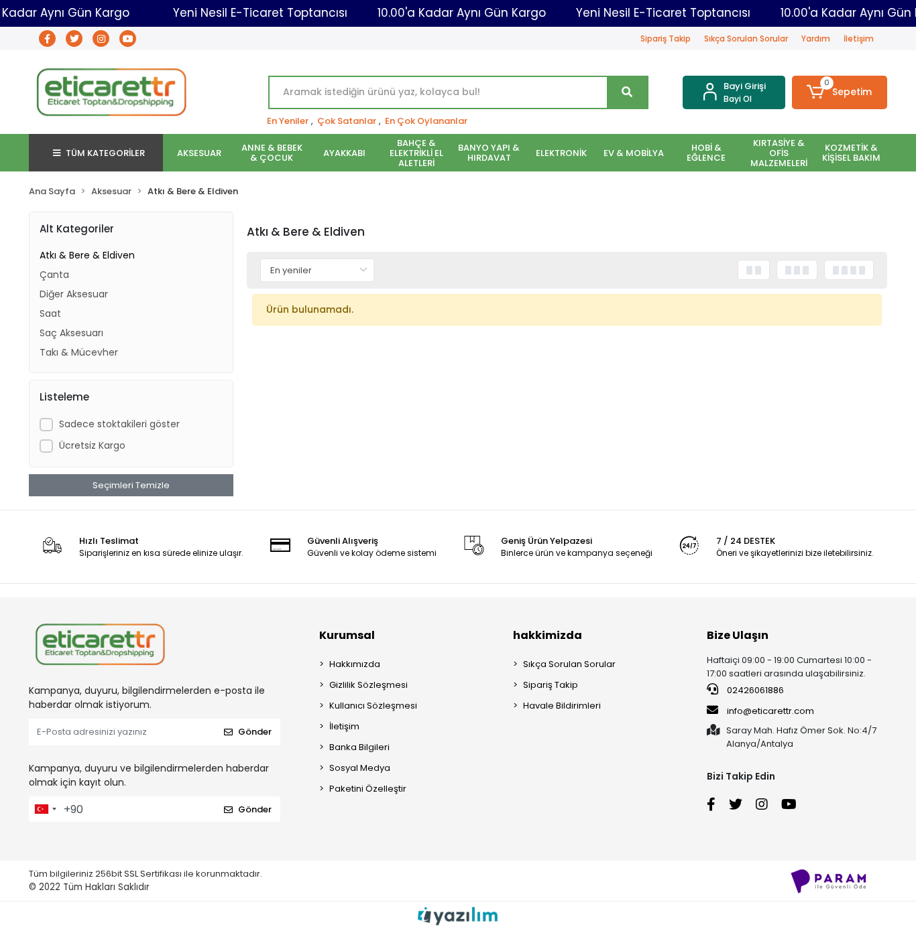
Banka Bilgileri (359, 747)
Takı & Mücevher (79, 352)
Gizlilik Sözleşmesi (368, 684)
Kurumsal (347, 635)
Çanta (54, 274)
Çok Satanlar (346, 121)
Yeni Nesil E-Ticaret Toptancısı (260, 13)
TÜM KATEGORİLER (105, 153)
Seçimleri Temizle (131, 485)
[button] (840, 92)
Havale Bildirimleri (562, 705)
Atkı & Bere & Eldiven (87, 255)
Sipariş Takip (665, 38)
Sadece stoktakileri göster (119, 424)
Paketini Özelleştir (367, 788)
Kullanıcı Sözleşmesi (373, 705)
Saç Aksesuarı (71, 333)
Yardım (815, 38)
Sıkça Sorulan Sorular (746, 38)
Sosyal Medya (359, 767)
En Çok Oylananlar (426, 121)
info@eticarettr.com (770, 711)
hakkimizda (547, 635)
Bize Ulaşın (737, 635)
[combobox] (45, 809)
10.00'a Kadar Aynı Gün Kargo (462, 13)
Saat (50, 313)
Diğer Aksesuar (74, 294)
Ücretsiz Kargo (92, 445)
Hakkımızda (354, 664)
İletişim (859, 38)
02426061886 (754, 690)
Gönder (255, 731)
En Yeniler (287, 121)
